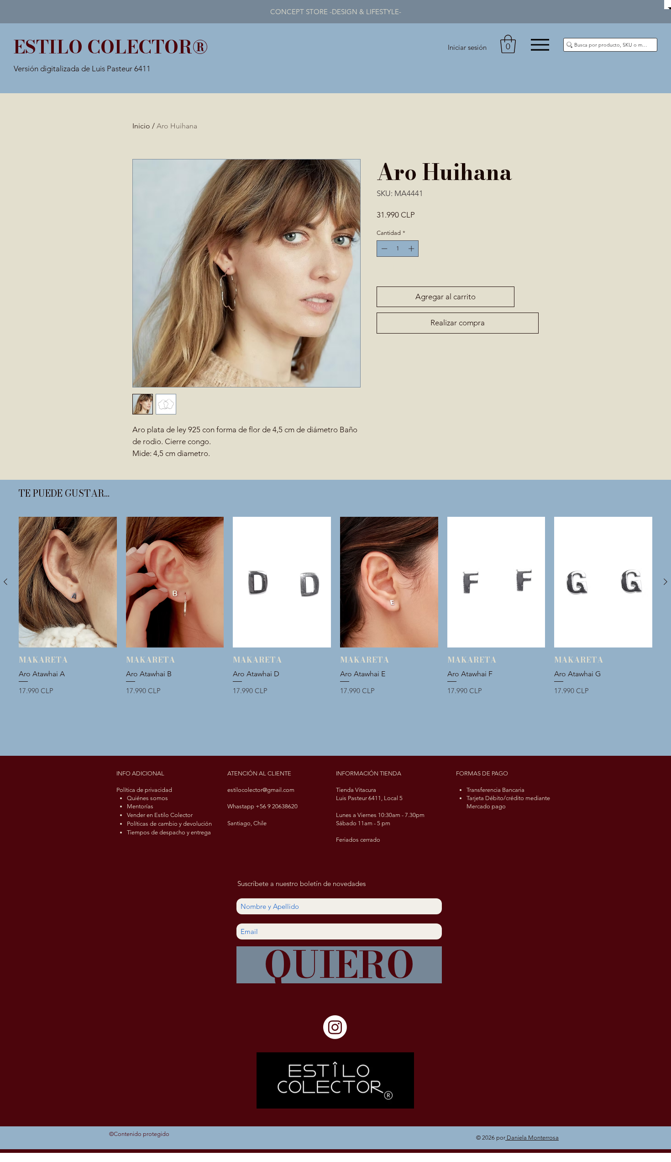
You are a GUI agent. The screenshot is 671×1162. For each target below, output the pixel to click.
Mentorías (140, 806)
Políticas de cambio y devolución (169, 823)
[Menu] (540, 44)
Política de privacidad (144, 789)
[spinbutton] (398, 248)
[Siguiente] (665, 581)
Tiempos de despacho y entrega (169, 832)
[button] (508, 44)
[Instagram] (335, 1027)
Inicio (141, 126)
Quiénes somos (147, 798)
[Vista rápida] (68, 582)
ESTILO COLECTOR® (110, 47)
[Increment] (412, 248)
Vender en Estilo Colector (160, 815)
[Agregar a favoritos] (528, 297)
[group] (335, 630)
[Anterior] (5, 581)
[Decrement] (383, 248)
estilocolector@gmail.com (260, 789)
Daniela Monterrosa (532, 1137)
